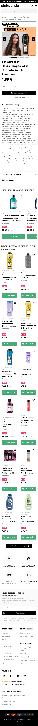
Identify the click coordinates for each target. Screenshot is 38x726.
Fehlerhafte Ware (8, 660)
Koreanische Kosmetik (10, 656)
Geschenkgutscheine (27, 660)
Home (5, 17)
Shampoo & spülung (9, 19)
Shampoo (21, 19)
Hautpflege (6, 636)
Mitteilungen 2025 (8, 701)
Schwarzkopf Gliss (15, 17)
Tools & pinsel (6, 646)
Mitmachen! (24, 657)
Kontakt (23, 653)
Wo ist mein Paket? (27, 636)
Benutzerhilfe (25, 633)
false (3, 663)
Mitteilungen (6, 704)
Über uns (23, 663)
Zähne (4, 649)
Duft (3, 643)
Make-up (5, 633)
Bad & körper (6, 653)
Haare (26, 17)
